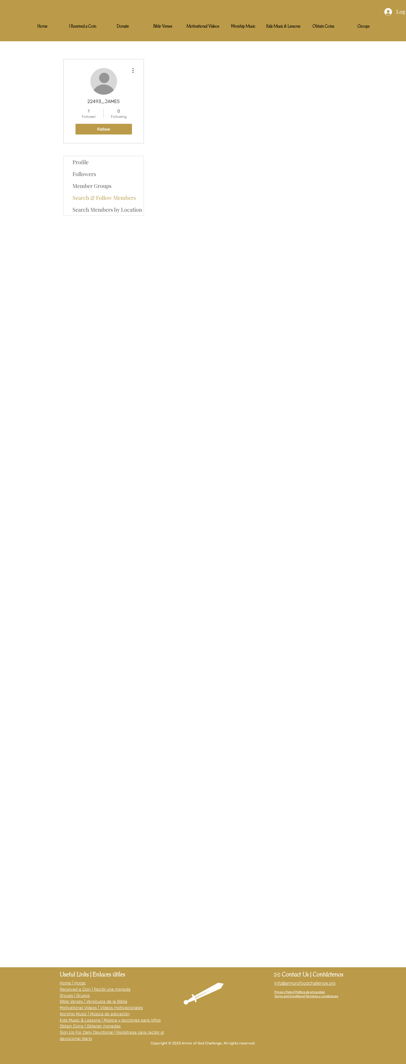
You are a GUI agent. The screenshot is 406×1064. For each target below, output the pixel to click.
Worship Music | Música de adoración (95, 1013)
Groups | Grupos (75, 995)
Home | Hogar (73, 983)
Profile (81, 162)
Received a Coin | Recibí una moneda (95, 989)
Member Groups (92, 185)
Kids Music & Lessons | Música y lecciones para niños (110, 1020)
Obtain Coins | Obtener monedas (90, 1026)
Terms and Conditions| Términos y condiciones (306, 996)
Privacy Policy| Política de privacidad (299, 992)
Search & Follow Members (104, 197)
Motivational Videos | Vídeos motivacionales (101, 1007)
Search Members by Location (107, 209)
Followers (84, 174)
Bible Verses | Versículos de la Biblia (93, 1001)
